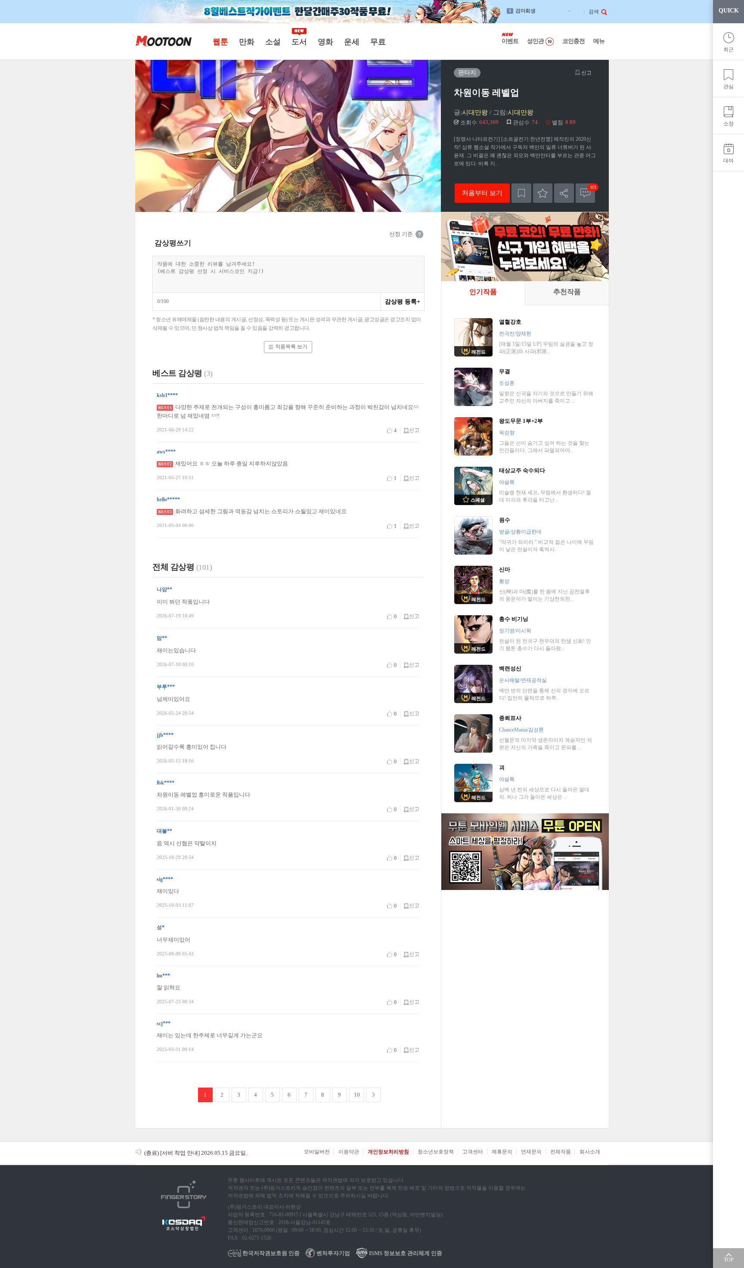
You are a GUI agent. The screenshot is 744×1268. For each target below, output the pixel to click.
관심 (728, 87)
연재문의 (531, 1152)
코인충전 (573, 41)
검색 (594, 12)
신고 (586, 73)
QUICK (729, 10)
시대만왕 (475, 112)
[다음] (373, 1095)
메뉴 (598, 41)
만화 (246, 41)
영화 (325, 41)
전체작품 (560, 1152)
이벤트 (510, 41)
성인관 (535, 41)
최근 (728, 50)
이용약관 (348, 1152)
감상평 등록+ (402, 301)
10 (357, 1094)
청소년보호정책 (436, 1152)
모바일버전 (317, 1152)
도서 (299, 41)
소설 (272, 41)
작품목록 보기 (291, 347)
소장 (728, 124)
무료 (377, 41)
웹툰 (220, 41)
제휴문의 (502, 1152)
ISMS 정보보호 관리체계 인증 (405, 1253)
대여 (728, 161)
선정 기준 (401, 234)
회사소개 (590, 1152)
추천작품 (567, 291)
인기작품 (483, 291)
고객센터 (472, 1152)
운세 (351, 41)
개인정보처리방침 (388, 1152)
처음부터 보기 (482, 192)
